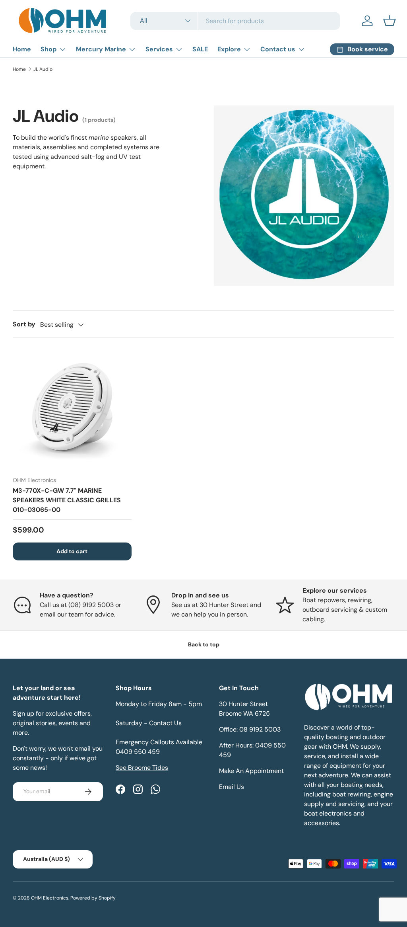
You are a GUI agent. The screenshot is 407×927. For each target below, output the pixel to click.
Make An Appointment (251, 771)
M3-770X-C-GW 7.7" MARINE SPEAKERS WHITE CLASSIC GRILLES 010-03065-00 (67, 500)
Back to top (203, 644)
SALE (200, 49)
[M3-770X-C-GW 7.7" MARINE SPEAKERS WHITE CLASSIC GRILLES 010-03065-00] (72, 410)
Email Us (231, 787)
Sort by (24, 324)
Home (22, 49)
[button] (389, 20)
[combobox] (235, 21)
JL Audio (42, 69)
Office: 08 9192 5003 (250, 729)
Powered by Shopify (93, 898)
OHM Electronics (49, 898)
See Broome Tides (142, 767)
